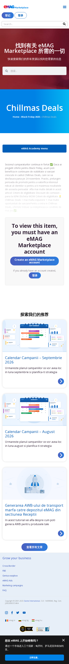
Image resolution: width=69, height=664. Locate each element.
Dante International (32, 601)
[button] (64, 7)
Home (16, 116)
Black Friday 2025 (30, 116)
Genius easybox (10, 575)
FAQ (5, 590)
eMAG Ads (7, 580)
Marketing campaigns (13, 585)
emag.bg (25, 620)
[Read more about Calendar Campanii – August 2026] (61, 455)
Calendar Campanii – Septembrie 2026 (33, 359)
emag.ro (12, 620)
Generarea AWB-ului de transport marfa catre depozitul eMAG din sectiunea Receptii (34, 510)
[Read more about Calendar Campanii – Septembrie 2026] (61, 381)
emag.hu (38, 620)
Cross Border (9, 565)
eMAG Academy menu (34, 148)
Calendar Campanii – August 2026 (30, 433)
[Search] (64, 24)
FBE (4, 570)
